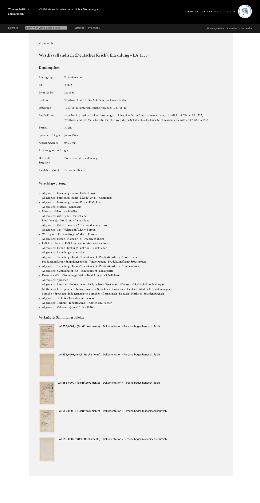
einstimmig (105, 197)
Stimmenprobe (131, 266)
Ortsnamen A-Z (72, 225)
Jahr (72, 307)
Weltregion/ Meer (74, 229)
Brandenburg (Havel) (97, 225)
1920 (90, 307)
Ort (59, 215)
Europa (91, 229)
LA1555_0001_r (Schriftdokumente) (79, 326)
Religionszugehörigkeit (78, 243)
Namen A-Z (74, 238)
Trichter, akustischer (99, 302)
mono (90, 298)
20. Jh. (81, 307)
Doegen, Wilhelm (94, 238)
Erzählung (95, 202)
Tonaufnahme (77, 298)
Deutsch (126, 284)
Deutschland (79, 215)
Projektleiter (99, 247)
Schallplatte (106, 270)
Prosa (83, 202)
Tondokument (88, 257)
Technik (61, 298)
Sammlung (63, 252)
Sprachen (62, 279)
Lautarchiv (46, 43)
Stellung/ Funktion (78, 247)
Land (66, 215)
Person (61, 238)
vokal (93, 197)
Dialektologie (88, 193)
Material (62, 206)
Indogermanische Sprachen (86, 284)
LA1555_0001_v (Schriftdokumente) (79, 354)
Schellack (75, 206)
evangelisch (101, 243)
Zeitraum (62, 307)
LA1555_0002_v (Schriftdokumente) (79, 439)
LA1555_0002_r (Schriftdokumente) (79, 410)
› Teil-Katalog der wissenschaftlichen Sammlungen (69, 9)
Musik (84, 197)
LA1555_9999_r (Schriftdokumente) (79, 382)
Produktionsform (109, 257)
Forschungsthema (67, 193)
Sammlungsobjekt (67, 257)
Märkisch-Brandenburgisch (149, 284)
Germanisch (112, 284)
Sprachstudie (130, 257)
